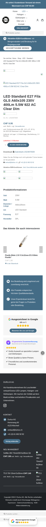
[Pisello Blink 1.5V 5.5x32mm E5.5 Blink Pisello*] (23, 242)
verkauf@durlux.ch (11, 162)
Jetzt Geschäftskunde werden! (33, 167)
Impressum (12, 503)
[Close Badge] (36, 518)
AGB (35, 503)
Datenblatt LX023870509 (25, 152)
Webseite (8, 500)
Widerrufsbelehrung (23, 505)
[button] (3, 353)
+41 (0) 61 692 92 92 (27, 162)
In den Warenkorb (18, 145)
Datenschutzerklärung (25, 503)
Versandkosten (20, 126)
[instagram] (4, 405)
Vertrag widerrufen (12, 441)
